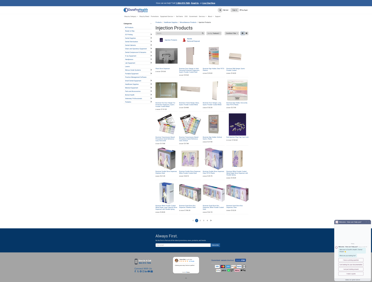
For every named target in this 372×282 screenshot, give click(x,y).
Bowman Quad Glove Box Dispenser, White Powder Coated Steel (213, 207)
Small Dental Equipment (133, 81)
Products (158, 22)
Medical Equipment (131, 88)
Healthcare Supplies (132, 84)
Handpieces (129, 59)
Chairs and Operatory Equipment (136, 49)
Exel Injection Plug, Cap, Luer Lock (237, 137)
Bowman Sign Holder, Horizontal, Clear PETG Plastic (236, 103)
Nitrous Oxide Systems (133, 70)
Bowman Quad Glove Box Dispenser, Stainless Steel (187, 206)
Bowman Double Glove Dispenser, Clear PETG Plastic (213, 172)
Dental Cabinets (130, 45)
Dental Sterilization (131, 42)
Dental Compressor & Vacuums (135, 52)
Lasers (127, 66)
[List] (246, 33)
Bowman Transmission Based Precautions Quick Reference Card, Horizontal (165, 139)
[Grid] (243, 33)
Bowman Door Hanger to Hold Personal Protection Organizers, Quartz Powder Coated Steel (189, 70)
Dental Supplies (130, 38)
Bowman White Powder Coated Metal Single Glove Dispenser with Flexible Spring (237, 173)
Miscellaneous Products (188, 22)
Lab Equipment (130, 63)
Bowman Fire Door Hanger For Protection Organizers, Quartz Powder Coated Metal (165, 104)
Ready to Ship (129, 31)
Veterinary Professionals (133, 98)
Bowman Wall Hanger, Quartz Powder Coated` (235, 69)
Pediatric (128, 102)
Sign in (234, 10)
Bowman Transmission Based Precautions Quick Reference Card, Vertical (188, 139)
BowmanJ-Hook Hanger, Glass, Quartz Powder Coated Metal (189, 103)
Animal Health (129, 95)
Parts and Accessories (133, 91)
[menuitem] (131, 16)
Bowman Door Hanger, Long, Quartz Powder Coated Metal (212, 103)
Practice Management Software (135, 77)
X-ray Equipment (130, 56)
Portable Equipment (131, 74)
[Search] (203, 33)
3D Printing (129, 35)
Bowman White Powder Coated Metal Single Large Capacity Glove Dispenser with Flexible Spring (166, 207)
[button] (214, 33)
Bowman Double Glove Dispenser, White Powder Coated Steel (190, 172)
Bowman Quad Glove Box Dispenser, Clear (234, 206)
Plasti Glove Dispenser (162, 68)
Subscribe (215, 245)
